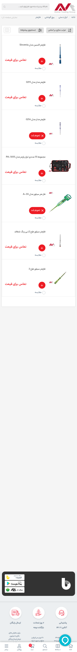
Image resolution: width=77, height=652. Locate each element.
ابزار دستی (63, 17)
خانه (73, 17)
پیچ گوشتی (49, 17)
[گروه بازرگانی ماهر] (64, 8)
